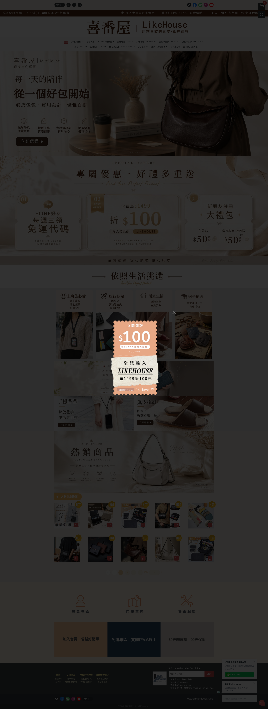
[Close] (174, 312)
